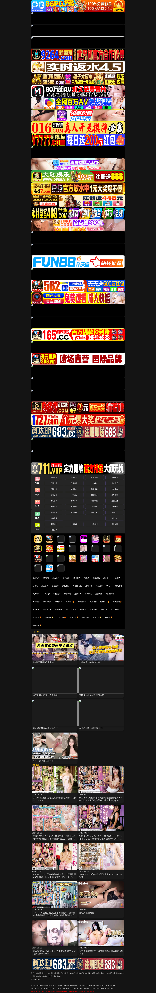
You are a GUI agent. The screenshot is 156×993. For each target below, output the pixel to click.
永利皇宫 (58, 601)
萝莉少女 (115, 477)
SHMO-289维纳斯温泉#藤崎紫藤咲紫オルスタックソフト (54, 799)
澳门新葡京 (110, 593)
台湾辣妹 (54, 489)
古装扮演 (54, 501)
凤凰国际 (65, 586)
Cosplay (94, 483)
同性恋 (114, 518)
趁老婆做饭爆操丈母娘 (43, 662)
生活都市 (54, 524)
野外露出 (115, 495)
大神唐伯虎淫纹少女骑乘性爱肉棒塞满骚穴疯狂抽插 (101, 952)
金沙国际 (58, 609)
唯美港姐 (94, 489)
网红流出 (94, 495)
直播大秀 (103, 609)
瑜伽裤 (94, 506)
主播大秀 (36, 593)
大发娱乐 (36, 601)
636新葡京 (82, 601)
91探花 (74, 495)
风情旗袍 (54, 506)
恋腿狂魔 (115, 501)
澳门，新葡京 (71, 609)
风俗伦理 (115, 524)
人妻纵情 (94, 524)
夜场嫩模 (88, 593)
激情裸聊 (93, 601)
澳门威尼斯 (115, 609)
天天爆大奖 (47, 609)
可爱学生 (94, 501)
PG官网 (46, 578)
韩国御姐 (74, 489)
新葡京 (35, 586)
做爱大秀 (93, 609)
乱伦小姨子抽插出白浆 (43, 761)
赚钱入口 (85, 617)
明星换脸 (74, 506)
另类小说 (54, 530)
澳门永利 (76, 578)
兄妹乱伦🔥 (61, 617)
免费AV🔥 (109, 617)
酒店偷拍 (118, 586)
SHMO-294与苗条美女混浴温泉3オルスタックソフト (100, 875)
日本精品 (74, 483)
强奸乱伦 (74, 477)
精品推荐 (54, 477)
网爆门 (114, 512)
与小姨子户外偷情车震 (89, 662)
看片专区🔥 (74, 617)
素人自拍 (115, 483)
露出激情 (74, 512)
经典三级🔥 (37, 617)
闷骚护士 (115, 506)
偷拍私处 (67, 593)
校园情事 (74, 524)
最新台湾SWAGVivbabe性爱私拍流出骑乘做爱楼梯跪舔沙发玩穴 (54, 952)
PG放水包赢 (77, 586)
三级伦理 (54, 483)
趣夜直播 (77, 593)
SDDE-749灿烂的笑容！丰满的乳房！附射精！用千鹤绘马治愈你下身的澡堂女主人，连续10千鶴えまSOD (54, 839)
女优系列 (74, 501)
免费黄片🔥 (104, 601)
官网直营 (66, 578)
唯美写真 (94, 512)
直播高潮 (88, 586)
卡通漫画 (54, 512)
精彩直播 (99, 586)
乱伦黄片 (57, 593)
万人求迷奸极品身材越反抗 (45, 728)
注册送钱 (96, 578)
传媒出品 (54, 518)
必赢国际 (55, 586)
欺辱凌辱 (54, 495)
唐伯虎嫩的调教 (86, 912)
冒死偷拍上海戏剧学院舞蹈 (91, 695)
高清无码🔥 (97, 617)
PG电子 (86, 578)
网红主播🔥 (37, 625)
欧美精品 (94, 477)
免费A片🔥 (49, 617)
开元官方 (36, 609)
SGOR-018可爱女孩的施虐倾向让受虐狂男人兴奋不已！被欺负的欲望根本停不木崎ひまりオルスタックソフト (101, 800)
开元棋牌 (55, 578)
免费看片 (83, 609)
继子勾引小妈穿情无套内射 (45, 695)
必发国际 (98, 593)
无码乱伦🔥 (117, 601)
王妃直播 (46, 593)
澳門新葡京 (47, 601)
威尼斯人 (36, 578)
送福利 (117, 578)
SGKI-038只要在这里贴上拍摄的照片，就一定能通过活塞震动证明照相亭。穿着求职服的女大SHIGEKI (55, 915)
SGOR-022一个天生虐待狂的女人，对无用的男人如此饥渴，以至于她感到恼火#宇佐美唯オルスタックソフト (54, 877)
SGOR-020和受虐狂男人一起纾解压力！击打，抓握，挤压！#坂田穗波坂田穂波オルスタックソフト (101, 839)
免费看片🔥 (70, 601)
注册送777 (107, 578)
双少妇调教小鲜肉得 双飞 (91, 728)
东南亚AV (114, 489)
